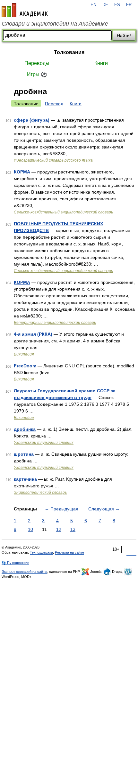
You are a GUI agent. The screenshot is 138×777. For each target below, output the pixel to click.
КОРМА (22, 171)
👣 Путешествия (15, 563)
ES (117, 5)
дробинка (25, 429)
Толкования (69, 52)
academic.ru (25, 10)
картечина (25, 479)
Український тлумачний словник (43, 442)
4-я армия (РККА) (33, 334)
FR (129, 5)
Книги (101, 63)
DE (105, 5)
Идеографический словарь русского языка (53, 160)
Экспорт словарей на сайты (24, 571)
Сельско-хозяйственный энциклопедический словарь (63, 212)
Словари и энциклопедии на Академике (55, 23)
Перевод (54, 103)
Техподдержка (41, 552)
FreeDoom (25, 365)
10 (30, 529)
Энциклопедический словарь (40, 492)
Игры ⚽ (37, 74)
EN (93, 5)
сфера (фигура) (31, 120)
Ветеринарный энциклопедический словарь (55, 322)
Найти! (124, 35)
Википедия (24, 354)
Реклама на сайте (69, 552)
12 (58, 529)
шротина (24, 454)
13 (72, 529)
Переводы (36, 63)
